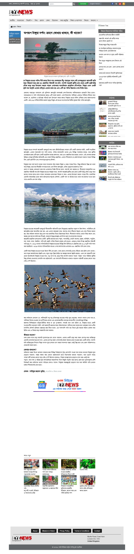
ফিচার (86, 20)
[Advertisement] (59, 424)
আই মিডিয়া (62, 547)
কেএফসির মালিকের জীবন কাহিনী (109, 35)
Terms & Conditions (82, 531)
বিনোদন (55, 20)
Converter (83, 4)
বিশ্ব (36, 20)
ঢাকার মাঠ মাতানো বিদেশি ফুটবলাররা (110, 73)
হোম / (15, 27)
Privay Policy (65, 531)
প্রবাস (42, 20)
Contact (97, 531)
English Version (95, 4)
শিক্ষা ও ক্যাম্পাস (76, 20)
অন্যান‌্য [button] (93, 20)
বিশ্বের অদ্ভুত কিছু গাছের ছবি (108, 45)
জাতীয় (12, 20)
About (35, 531)
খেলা (48, 20)
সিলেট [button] (28, 20)
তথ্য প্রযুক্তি (64, 20)
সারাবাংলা (20, 20)
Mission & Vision (48, 531)
